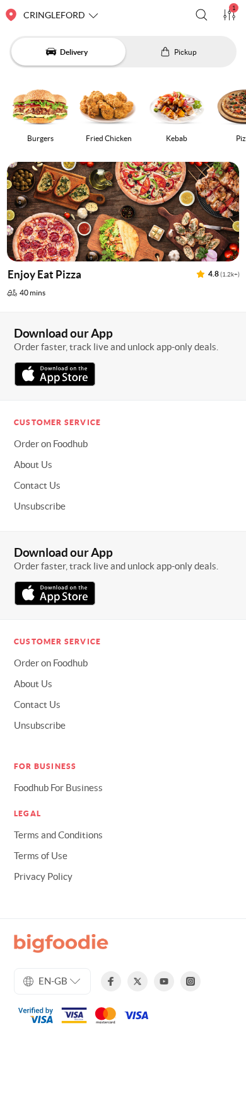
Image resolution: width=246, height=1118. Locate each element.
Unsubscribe (40, 506)
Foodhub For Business (58, 787)
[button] (201, 15)
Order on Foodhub (51, 443)
